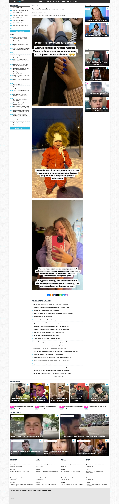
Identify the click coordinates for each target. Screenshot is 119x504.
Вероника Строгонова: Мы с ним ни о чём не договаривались (21, 69)
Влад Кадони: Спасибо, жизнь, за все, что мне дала (21, 72)
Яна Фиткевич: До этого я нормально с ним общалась (20, 95)
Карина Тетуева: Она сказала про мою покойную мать (46, 478)
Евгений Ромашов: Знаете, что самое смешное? (46, 485)
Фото (88, 459)
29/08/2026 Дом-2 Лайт (18, 28)
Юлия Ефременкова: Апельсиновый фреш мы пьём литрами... (97, 62)
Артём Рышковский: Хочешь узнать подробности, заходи (21, 38)
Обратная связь (46, 490)
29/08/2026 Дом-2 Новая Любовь (20, 25)
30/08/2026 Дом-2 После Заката (20, 15)
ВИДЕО (69, 1)
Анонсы (88, 5)
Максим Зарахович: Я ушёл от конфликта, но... (69, 478)
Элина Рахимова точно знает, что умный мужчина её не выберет (21, 49)
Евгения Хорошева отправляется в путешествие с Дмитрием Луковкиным (21, 99)
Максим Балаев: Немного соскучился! (97, 94)
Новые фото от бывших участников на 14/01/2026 (96, 485)
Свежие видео (15, 412)
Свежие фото (15, 381)
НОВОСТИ (48, 1)
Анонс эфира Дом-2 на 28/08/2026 (21, 80)
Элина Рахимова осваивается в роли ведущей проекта (21, 91)
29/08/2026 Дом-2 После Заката (20, 23)
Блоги (38, 459)
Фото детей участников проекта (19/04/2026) (95, 465)
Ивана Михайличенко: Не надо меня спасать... (20, 83)
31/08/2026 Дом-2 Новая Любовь (20, 10)
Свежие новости (20, 128)
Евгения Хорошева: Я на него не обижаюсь (21, 45)
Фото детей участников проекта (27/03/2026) (95, 472)
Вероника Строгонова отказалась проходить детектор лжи (21, 41)
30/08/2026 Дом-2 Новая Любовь (20, 18)
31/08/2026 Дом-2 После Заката (20, 8)
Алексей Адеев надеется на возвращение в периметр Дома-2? (21, 119)
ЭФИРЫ (40, 1)
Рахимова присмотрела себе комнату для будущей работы (21, 65)
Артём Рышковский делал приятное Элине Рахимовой (20, 115)
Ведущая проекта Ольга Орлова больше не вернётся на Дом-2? (21, 107)
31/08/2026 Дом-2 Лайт (18, 13)
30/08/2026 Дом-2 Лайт (18, 20)
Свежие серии (15, 5)
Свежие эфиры (20, 31)
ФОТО (75, 1)
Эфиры (13, 490)
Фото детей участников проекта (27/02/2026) (95, 478)
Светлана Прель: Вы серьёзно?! (21, 52)
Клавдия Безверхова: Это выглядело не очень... (72, 485)
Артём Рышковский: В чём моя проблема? (21, 76)
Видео (87, 49)
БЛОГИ (63, 1)
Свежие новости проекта (41, 300)
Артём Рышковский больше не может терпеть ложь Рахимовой (21, 61)
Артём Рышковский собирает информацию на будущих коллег (53, 373)
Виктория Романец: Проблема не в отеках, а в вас (21, 103)
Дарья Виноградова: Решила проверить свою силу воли (47, 472)
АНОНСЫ (56, 1)
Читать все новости (57, 376)
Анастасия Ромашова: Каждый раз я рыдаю (20, 56)
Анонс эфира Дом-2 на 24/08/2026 (97, 35)
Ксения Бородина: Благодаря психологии (97, 78)
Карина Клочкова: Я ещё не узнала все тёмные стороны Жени (21, 124)
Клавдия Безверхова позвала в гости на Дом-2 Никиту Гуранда (21, 111)
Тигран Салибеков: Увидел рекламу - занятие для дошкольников (71, 472)
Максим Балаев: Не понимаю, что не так (97, 109)
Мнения (63, 459)
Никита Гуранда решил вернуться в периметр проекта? (21, 87)
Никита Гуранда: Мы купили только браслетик (70, 465)
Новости (13, 34)
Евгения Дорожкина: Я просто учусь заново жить (46, 465)
